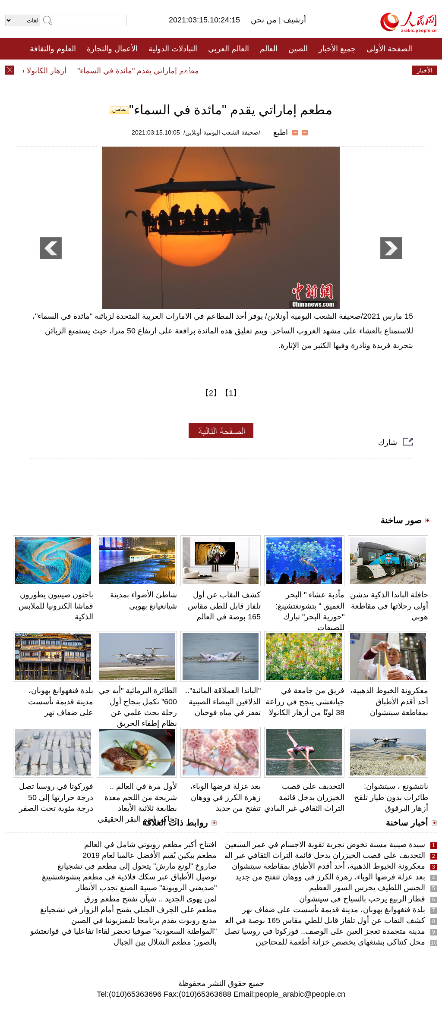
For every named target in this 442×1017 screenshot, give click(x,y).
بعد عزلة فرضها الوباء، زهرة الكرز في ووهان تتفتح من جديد (225, 797)
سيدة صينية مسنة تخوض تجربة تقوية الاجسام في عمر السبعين (325, 844)
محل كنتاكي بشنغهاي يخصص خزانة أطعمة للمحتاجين (340, 942)
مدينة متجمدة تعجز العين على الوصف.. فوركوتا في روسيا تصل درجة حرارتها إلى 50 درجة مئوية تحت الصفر (253, 931)
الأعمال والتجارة (112, 48)
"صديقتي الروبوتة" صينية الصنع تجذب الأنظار (146, 887)
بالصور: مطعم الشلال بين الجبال (165, 942)
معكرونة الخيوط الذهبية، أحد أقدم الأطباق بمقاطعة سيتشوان (389, 701)
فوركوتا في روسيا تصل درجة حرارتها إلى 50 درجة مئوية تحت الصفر (56, 797)
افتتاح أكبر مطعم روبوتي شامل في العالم (150, 844)
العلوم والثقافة (53, 48)
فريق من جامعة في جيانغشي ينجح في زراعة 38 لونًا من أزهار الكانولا (304, 701)
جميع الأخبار (337, 48)
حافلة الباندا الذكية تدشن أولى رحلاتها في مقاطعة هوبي (389, 605)
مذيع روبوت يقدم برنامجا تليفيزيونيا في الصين (144, 920)
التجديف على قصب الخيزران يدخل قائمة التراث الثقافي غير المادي (304, 797)
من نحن (265, 20)
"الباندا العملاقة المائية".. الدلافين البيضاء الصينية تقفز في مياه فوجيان (223, 701)
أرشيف (293, 20)
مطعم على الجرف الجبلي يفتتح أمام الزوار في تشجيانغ (128, 909)
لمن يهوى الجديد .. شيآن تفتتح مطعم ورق (150, 899)
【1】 (231, 393)
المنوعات (251, 70)
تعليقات (214, 70)
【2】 (211, 393)
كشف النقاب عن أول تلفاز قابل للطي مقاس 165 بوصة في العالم (224, 605)
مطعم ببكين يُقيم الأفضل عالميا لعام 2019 (149, 855)
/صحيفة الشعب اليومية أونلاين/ (221, 132)
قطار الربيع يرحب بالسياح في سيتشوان (362, 899)
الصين (298, 48)
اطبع (280, 132)
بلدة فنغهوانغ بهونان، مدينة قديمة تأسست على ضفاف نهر (60, 701)
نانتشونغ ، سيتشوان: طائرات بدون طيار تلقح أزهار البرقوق (391, 797)
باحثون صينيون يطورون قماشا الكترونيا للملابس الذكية (56, 605)
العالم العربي (228, 48)
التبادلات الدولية (172, 48)
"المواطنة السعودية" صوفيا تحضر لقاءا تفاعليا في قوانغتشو (123, 931)
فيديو (184, 70)
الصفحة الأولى (389, 48)
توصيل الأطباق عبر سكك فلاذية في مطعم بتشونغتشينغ (129, 877)
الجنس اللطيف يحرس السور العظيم (367, 887)
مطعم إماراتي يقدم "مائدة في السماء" (147, 70)
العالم (269, 48)
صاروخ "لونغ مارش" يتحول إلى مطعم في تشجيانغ (137, 866)
